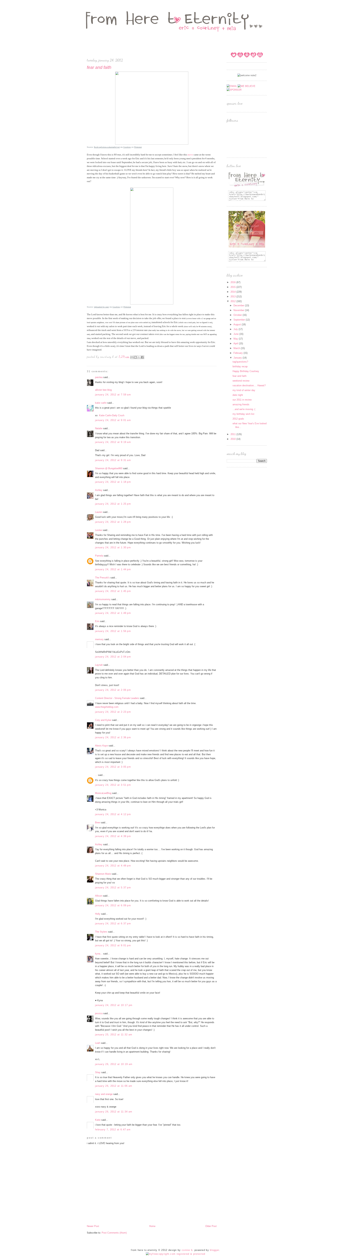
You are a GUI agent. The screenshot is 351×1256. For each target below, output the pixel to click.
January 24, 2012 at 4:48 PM (113, 865)
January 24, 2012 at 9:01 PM (113, 945)
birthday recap (240, 366)
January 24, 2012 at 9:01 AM (113, 420)
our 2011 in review (242, 399)
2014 (233, 291)
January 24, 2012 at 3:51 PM (113, 785)
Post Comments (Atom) (114, 1232)
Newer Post (93, 1226)
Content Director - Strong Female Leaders (117, 698)
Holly (97, 913)
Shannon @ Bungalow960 (108, 468)
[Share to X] (139, 357)
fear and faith (239, 376)
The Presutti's (102, 577)
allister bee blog (103, 389)
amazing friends (241, 404)
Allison (98, 895)
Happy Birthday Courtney (246, 371)
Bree (97, 822)
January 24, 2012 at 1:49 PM (113, 613)
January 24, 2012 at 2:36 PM (113, 737)
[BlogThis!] (135, 357)
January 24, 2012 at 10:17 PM (113, 1005)
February (238, 353)
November (239, 310)
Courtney (127, 147)
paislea (99, 377)
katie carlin (101, 402)
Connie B (187, 1250)
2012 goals (238, 418)
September (239, 319)
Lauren (98, 512)
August (237, 324)
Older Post (211, 1226)
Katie (98, 1119)
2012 (233, 301)
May (236, 338)
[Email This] (132, 357)
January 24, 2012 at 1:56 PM (113, 631)
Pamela (99, 555)
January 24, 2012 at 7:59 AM (113, 394)
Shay (98, 1072)
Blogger (214, 1250)
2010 (233, 439)
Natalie (98, 428)
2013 (233, 296)
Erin (97, 621)
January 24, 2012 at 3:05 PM (113, 766)
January (238, 357)
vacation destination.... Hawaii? (249, 385)
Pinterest (138, 147)
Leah (97, 1043)
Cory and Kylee (103, 720)
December (239, 305)
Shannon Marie (103, 873)
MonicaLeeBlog (103, 793)
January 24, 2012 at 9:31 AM (113, 460)
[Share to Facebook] (142, 357)
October (238, 315)
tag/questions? (240, 361)
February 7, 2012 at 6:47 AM (113, 1129)
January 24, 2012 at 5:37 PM (113, 887)
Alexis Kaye (101, 745)
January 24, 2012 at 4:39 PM (113, 836)
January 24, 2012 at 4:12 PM (113, 814)
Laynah (99, 665)
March (237, 348)
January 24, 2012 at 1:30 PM (113, 547)
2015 (233, 287)
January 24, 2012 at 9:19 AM (113, 442)
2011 (233, 434)
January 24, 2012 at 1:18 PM (113, 482)
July (236, 329)
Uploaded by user (101, 307)
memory (99, 639)
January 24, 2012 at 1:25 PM (113, 503)
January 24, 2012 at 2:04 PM (113, 656)
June (236, 334)
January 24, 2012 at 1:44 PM (113, 569)
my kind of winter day (244, 390)
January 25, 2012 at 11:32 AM (113, 1034)
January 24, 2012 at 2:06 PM (113, 690)
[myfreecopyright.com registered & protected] (175, 1254)
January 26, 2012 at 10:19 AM (113, 1064)
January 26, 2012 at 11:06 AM (113, 1086)
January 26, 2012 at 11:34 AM (113, 1111)
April (236, 343)
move (190, 154)
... (96, 775)
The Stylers (101, 931)
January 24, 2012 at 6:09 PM (113, 905)
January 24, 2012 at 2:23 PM (113, 711)
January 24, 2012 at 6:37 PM (113, 923)
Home (152, 1226)
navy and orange (104, 1094)
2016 (233, 282)
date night (238, 395)
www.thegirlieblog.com (106, 707)
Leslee (99, 530)
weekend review (241, 380)
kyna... (98, 953)
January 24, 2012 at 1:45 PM (113, 591)
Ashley (98, 490)
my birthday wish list (243, 414)
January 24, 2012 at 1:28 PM (113, 522)
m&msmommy (103, 599)
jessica (99, 1013)
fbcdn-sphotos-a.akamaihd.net (107, 147)
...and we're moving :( (244, 409)
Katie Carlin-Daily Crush (111, 415)
